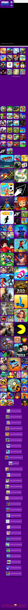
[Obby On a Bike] (22, 132)
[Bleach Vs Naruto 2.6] (16, 60)
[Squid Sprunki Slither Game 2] (3, 118)
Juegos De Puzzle (16, 411)
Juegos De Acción (16, 445)
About (3, 606)
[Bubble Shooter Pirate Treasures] (16, 67)
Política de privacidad (11, 606)
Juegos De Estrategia (16, 434)
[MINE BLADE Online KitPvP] (10, 74)
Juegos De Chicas (16, 422)
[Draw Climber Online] (3, 60)
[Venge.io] (3, 146)
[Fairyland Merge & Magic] (22, 111)
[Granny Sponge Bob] (22, 67)
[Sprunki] (10, 118)
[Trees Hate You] (16, 139)
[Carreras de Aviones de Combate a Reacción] (3, 139)
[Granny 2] (22, 125)
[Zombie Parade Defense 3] (3, 67)
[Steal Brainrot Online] (10, 153)
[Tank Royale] (22, 60)
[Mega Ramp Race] (10, 53)
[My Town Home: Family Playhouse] (16, 118)
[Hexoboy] (16, 53)
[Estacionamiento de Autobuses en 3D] (16, 111)
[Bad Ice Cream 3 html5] (3, 125)
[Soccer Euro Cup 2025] (22, 118)
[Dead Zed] (10, 60)
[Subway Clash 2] (22, 139)
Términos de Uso (22, 606)
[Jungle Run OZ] (10, 132)
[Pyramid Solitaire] (10, 111)
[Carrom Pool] (10, 139)
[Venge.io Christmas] (10, 146)
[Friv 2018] (11, 3)
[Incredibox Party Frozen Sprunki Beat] (22, 146)
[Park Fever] (22, 74)
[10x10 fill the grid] (10, 67)
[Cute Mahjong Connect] (16, 74)
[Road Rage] (3, 132)
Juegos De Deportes (16, 416)
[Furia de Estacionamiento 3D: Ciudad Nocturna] (16, 146)
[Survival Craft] (22, 53)
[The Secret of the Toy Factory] (3, 74)
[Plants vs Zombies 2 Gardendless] (3, 111)
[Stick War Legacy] (10, 125)
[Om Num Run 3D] (16, 125)
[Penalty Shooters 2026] (16, 132)
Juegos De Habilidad (16, 428)
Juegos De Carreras (16, 440)
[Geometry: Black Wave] (3, 153)
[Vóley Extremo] (3, 53)
